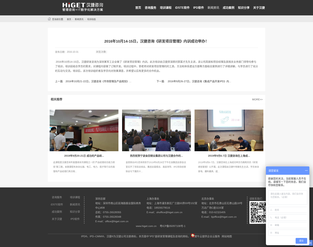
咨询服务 (150, 7)
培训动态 (91, 19)
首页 (138, 7)
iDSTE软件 (182, 7)
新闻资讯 (213, 7)
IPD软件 (198, 7)
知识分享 (244, 7)
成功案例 (228, 7)
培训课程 (166, 7)
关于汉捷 (259, 7)
